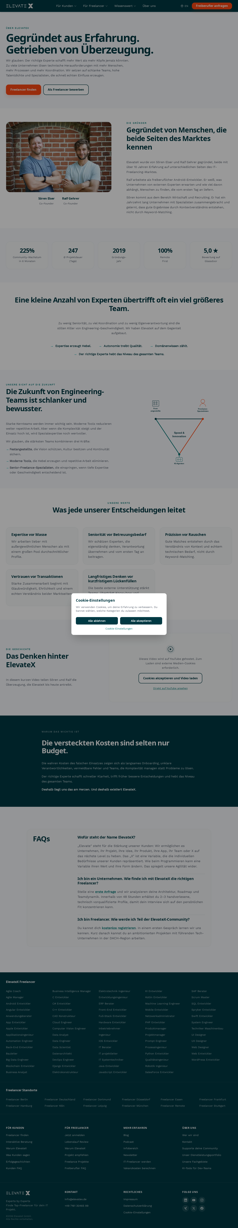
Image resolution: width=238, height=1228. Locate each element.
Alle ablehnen (97, 620)
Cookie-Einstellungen (119, 628)
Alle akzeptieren (141, 620)
